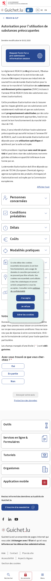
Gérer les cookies (25, 314)
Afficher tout (43, 186)
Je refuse (25, 306)
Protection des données (25, 400)
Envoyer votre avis (25, 394)
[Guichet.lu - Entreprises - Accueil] (12, 10)
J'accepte (25, 298)
